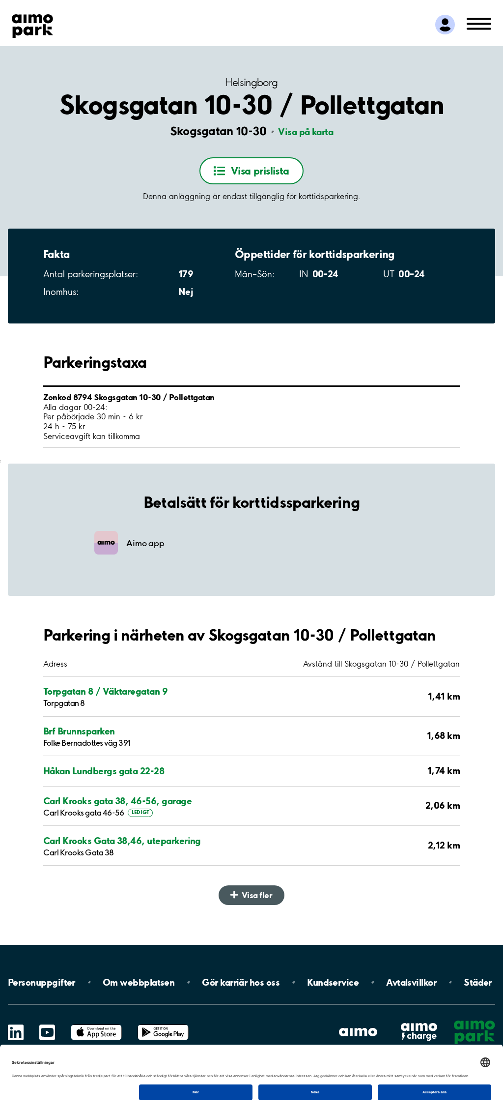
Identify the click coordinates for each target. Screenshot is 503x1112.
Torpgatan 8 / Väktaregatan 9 (105, 691)
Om (138, 982)
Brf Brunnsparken (79, 731)
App (96, 1024)
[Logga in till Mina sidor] (445, 24)
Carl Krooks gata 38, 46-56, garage (117, 801)
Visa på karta (305, 132)
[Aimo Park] (32, 24)
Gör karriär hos (240, 982)
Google (163, 1024)
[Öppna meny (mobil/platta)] (479, 23)
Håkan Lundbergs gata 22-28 (103, 771)
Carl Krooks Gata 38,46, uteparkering (122, 841)
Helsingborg (251, 82)
